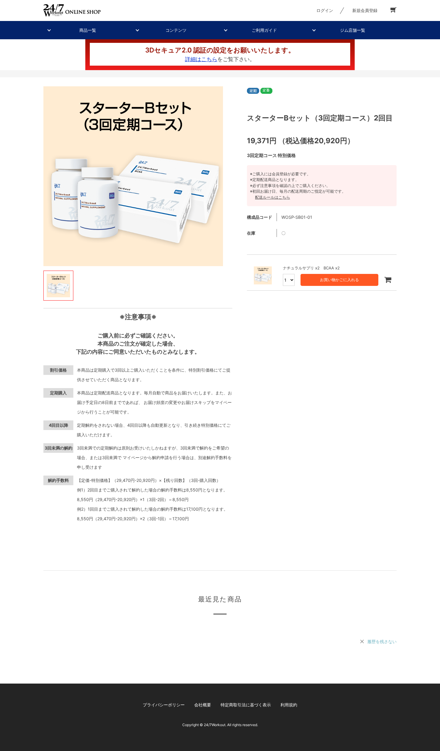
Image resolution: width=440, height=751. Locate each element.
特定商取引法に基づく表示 (246, 704)
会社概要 (202, 704)
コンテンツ (176, 30)
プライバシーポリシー (164, 704)
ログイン (324, 10)
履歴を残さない (382, 641)
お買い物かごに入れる (339, 279)
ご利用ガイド (264, 30)
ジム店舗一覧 (352, 30)
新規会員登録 (364, 10)
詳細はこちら (201, 59)
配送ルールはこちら (272, 197)
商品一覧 (87, 30)
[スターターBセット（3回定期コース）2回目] (133, 176)
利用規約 (288, 704)
